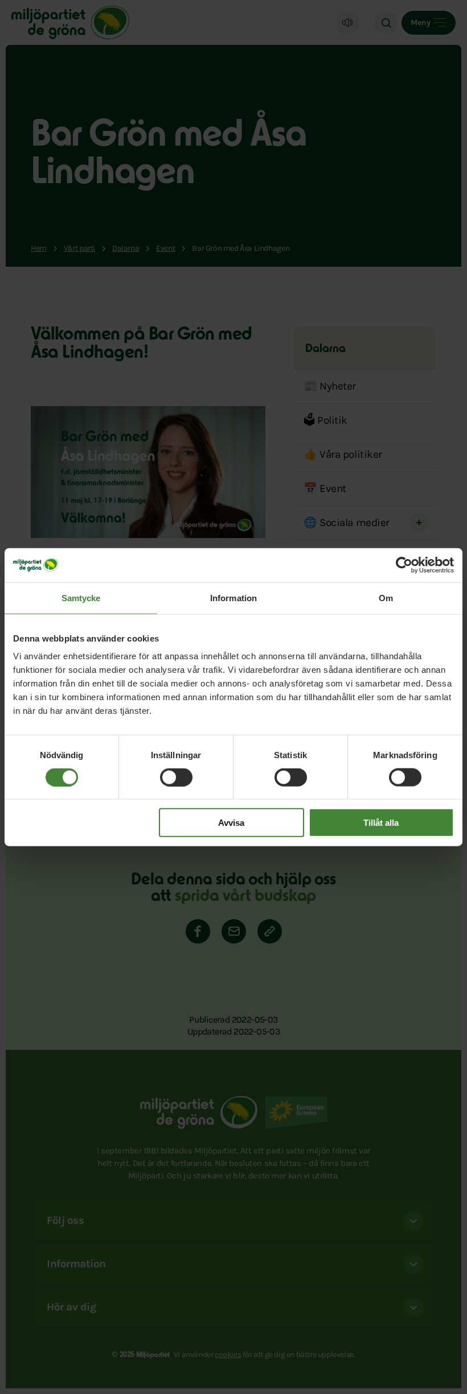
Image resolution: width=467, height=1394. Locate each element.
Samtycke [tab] (81, 597)
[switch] (176, 777)
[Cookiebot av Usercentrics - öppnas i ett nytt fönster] (404, 564)
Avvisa (231, 823)
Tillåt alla (381, 823)
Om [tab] (386, 597)
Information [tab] (233, 597)
